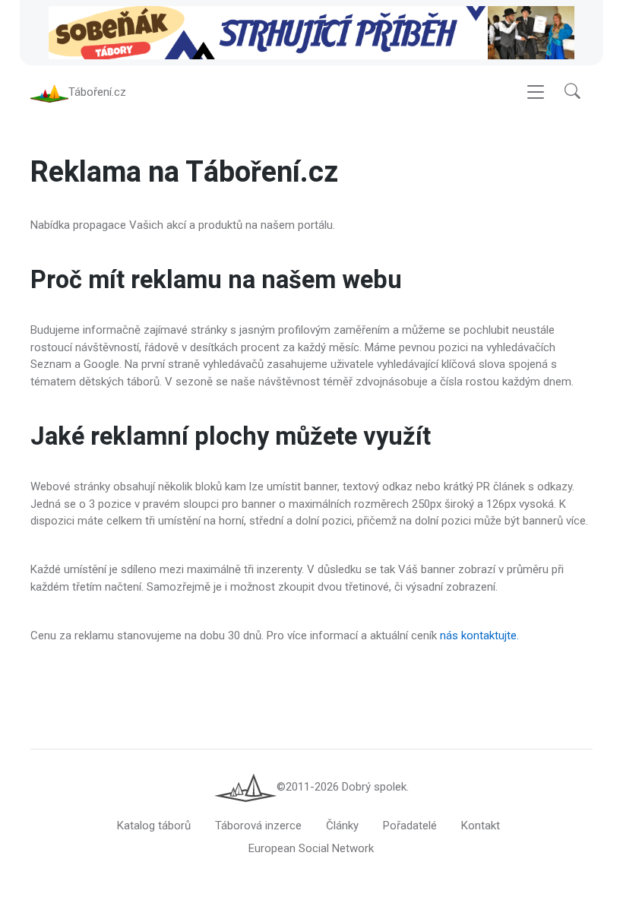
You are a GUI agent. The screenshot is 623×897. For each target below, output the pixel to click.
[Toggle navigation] (535, 92)
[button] (572, 91)
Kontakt (480, 825)
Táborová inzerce (258, 825)
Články (342, 825)
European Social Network (311, 848)
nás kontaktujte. (479, 635)
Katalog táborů (154, 825)
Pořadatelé (410, 825)
